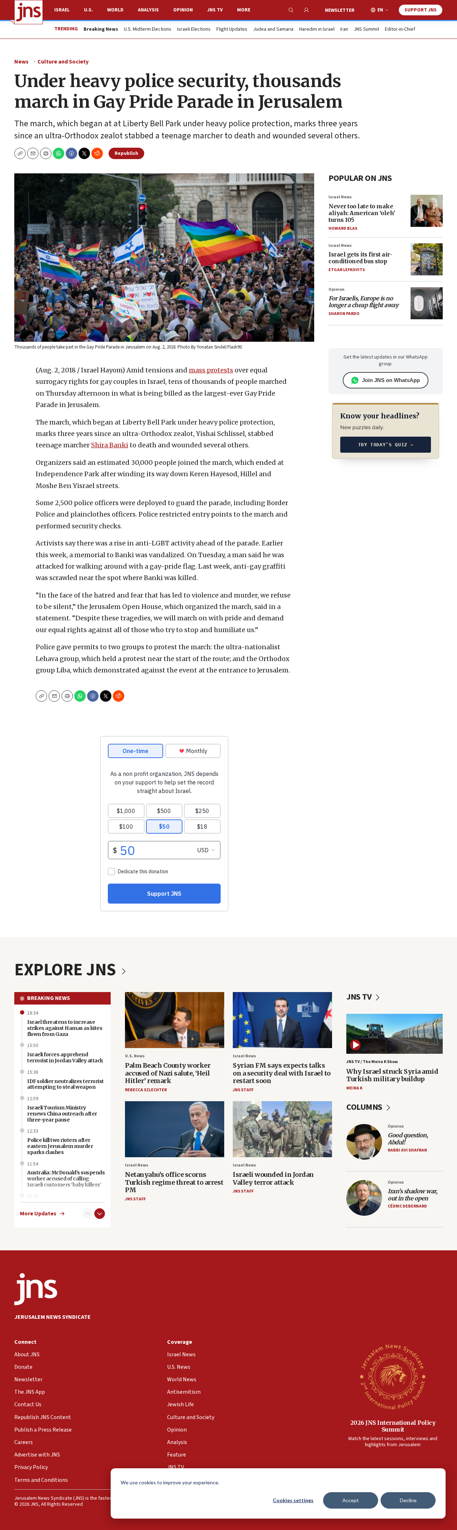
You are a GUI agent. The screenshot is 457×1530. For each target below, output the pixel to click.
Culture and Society (63, 62)
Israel (62, 10)
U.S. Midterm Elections (147, 29)
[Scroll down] (99, 1213)
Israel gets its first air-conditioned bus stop (360, 258)
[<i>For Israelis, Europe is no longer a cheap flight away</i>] (427, 303)
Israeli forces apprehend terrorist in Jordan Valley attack (65, 1057)
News (21, 62)
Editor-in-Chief (400, 29)
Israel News (340, 197)
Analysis (148, 10)
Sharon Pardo (344, 314)
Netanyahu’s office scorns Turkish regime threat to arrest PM (174, 1182)
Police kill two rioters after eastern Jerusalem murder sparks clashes (60, 1146)
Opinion (183, 10)
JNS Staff (243, 1090)
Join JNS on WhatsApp (391, 380)
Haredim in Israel (317, 29)
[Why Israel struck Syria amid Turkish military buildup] (394, 1034)
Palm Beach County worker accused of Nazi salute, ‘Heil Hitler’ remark (167, 1073)
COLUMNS (365, 1107)
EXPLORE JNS (66, 970)
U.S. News (135, 1056)
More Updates (38, 1213)
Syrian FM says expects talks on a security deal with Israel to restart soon (282, 1073)
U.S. (88, 10)
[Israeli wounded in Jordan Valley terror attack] (282, 1129)
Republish (126, 153)
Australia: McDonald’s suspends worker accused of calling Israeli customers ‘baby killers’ (66, 1178)
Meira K (354, 1088)
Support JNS (421, 10)
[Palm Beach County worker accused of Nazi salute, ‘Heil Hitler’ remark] (174, 1020)
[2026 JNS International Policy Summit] (393, 1376)
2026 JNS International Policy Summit (393, 1426)
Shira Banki (109, 445)
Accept (350, 1500)
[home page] (28, 12)
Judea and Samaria (273, 29)
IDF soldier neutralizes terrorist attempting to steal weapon (65, 1084)
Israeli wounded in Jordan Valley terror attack (273, 1178)
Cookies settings (293, 1500)
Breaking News (48, 998)
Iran (344, 29)
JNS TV (215, 10)
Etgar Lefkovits (346, 270)
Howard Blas (342, 228)
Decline (408, 1500)
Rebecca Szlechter (146, 1090)
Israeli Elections (194, 29)
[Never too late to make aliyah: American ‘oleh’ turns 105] (427, 211)
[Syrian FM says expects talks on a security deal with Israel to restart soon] (282, 1020)
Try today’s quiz (385, 444)
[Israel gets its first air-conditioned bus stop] (427, 259)
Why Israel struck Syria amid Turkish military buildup (392, 1075)
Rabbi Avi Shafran (407, 1150)
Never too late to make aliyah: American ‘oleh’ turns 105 (361, 213)
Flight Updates (231, 29)
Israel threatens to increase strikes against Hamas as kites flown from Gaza (64, 1028)
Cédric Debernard (407, 1206)
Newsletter (340, 10)
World (115, 10)
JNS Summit (366, 29)
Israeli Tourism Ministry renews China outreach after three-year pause (62, 1113)
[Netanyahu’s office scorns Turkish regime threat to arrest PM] (174, 1129)
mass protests (211, 370)
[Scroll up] (87, 1213)
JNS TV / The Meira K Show (372, 1062)
